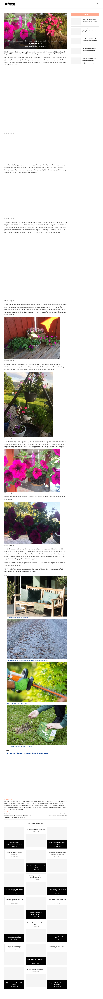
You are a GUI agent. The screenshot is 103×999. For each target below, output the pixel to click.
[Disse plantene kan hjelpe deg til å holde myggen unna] (36, 950)
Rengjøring (77, 4)
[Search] (98, 4)
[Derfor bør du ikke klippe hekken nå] (37, 682)
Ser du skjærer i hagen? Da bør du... (36, 829)
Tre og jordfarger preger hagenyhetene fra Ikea (89, 49)
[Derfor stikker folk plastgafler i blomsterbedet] (76, 31)
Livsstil (67, 4)
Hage (49, 4)
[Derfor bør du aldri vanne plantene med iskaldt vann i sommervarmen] (14, 880)
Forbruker (57, 4)
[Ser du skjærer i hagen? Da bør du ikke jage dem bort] (36, 840)
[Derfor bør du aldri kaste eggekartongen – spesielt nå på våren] (14, 958)
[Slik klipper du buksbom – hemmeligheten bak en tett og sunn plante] (36, 888)
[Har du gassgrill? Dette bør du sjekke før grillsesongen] (76, 41)
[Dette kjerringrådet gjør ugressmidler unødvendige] (14, 927)
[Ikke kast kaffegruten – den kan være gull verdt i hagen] (57, 833)
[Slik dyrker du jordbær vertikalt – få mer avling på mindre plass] (14, 912)
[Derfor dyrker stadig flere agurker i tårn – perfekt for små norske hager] (57, 927)
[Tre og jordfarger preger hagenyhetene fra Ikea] (76, 51)
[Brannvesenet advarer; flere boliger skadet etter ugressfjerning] (57, 865)
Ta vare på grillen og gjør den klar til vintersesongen (89, 20)
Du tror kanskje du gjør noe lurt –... (36, 969)
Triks (32, 4)
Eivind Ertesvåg (32, 46)
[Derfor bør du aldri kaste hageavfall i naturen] (36, 856)
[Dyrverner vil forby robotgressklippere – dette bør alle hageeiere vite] (14, 833)
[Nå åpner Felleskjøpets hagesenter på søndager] (57, 973)
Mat (43, 4)
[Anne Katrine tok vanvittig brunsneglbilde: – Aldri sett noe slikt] (37, 639)
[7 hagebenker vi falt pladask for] (37, 596)
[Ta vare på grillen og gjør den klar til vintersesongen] (76, 21)
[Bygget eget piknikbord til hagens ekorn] (57, 880)
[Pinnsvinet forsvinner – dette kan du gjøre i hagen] (36, 935)
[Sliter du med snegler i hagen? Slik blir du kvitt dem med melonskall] (57, 912)
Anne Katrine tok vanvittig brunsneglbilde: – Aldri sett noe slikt (27, 660)
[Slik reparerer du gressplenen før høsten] (37, 725)
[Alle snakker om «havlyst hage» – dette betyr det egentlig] (57, 958)
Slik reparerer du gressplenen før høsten (20, 746)
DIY (38, 4)
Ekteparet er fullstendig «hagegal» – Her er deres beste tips (27, 753)
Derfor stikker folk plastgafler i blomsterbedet (89, 29)
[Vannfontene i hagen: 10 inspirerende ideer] (36, 903)
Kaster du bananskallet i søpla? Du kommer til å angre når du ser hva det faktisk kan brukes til (89, 61)
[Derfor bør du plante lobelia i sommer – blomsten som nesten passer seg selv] (14, 865)
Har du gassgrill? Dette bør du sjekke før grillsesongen (89, 39)
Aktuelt (25, 4)
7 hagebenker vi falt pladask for (17, 617)
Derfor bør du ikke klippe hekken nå (18, 703)
